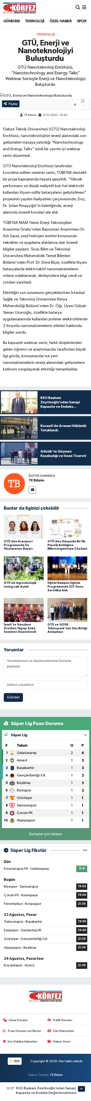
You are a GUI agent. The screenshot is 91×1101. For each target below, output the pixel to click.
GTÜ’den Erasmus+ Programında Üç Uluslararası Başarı (18, 545)
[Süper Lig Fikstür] (85, 850)
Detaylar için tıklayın (45, 834)
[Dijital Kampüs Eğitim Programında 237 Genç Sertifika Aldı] (67, 568)
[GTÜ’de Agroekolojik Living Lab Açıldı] (24, 568)
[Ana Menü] (84, 8)
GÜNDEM (11, 21)
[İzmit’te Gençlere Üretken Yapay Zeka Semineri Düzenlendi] (24, 610)
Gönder (13, 697)
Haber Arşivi (61, 1041)
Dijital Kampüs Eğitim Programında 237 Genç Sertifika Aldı (65, 586)
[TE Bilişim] (14, 483)
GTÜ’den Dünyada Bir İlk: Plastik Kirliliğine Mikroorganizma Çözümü (67, 545)
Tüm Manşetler (63, 1031)
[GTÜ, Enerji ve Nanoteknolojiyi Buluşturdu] (45, 96)
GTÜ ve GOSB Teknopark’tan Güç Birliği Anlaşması (67, 628)
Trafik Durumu (62, 1020)
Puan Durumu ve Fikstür (24, 1031)
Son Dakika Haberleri (22, 1041)
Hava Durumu (18, 1020)
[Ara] (78, 8)
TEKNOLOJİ (34, 21)
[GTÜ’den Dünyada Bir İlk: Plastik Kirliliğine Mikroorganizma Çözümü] (67, 527)
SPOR (82, 21)
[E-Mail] (32, 490)
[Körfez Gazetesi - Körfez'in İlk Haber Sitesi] (19, 8)
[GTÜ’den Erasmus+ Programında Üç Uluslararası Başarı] (24, 527)
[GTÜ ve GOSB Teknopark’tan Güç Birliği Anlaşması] (67, 610)
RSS (17, 1061)
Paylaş (13, 103)
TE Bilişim (30, 115)
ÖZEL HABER (60, 21)
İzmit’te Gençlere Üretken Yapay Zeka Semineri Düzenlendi (20, 628)
